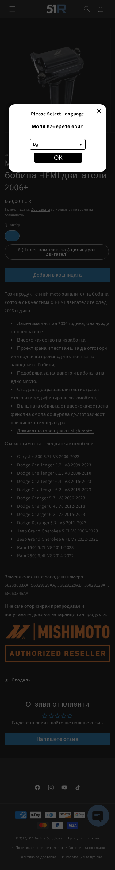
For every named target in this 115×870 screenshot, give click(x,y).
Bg (35, 144)
